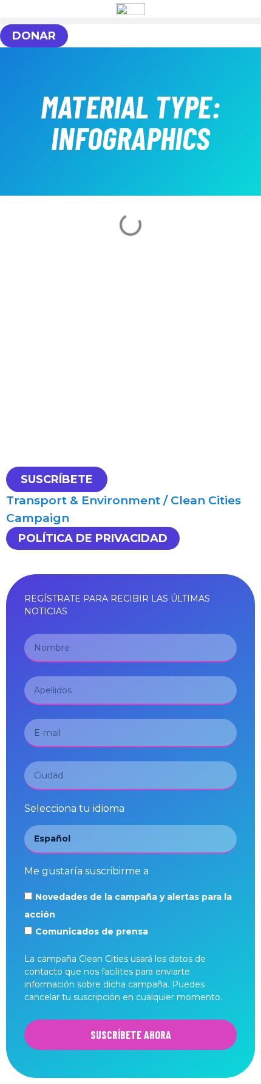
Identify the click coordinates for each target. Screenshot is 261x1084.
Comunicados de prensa (91, 931)
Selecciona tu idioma (74, 809)
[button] (130, 21)
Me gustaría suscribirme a (86, 871)
